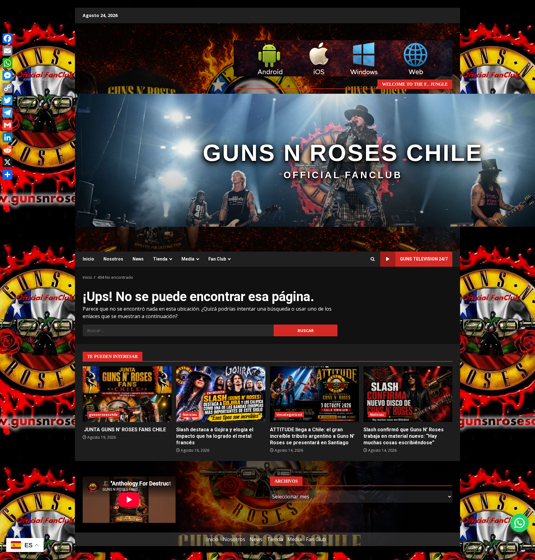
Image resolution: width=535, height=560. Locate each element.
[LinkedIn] (7, 137)
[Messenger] (7, 75)
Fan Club (217, 258)
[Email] (7, 51)
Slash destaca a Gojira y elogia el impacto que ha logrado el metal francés (220, 394)
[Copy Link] (7, 88)
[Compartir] (7, 174)
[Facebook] (7, 38)
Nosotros (113, 258)
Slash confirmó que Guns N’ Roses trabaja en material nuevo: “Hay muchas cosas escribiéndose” (407, 394)
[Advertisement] (343, 57)
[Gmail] (7, 125)
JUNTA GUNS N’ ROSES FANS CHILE (127, 394)
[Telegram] (7, 112)
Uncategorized (289, 414)
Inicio (88, 258)
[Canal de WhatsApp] (519, 523)
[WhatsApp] (7, 63)
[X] (7, 162)
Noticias (190, 414)
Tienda (160, 258)
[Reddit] (7, 150)
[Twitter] (7, 100)
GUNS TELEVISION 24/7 (424, 258)
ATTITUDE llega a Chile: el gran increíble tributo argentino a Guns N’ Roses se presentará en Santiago (314, 394)
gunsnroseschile (103, 414)
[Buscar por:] (178, 330)
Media (187, 258)
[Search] (373, 259)
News (138, 258)
